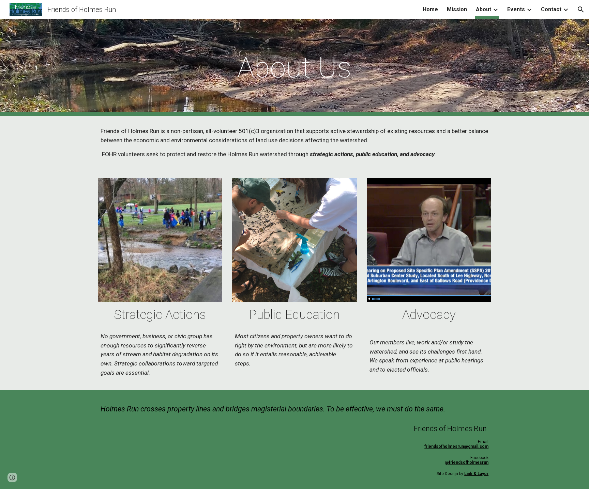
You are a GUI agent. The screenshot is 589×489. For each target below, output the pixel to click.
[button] (581, 9)
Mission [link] (457, 9)
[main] (294, 67)
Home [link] (430, 9)
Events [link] (516, 9)
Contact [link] (551, 9)
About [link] (483, 9)
